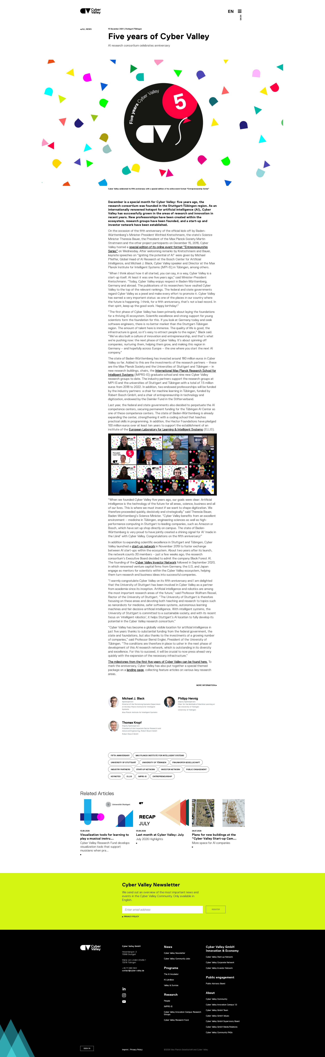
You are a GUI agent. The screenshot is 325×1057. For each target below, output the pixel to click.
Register (216, 909)
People (167, 1001)
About (210, 993)
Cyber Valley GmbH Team (217, 1010)
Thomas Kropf (132, 722)
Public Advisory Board (215, 983)
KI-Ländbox (169, 980)
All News (87, 29)
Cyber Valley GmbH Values (217, 1016)
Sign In (87, 1048)
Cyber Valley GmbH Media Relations (222, 1027)
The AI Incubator (171, 974)
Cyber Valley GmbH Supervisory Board (223, 1021)
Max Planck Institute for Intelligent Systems (160, 755)
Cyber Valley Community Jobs (177, 959)
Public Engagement (196, 769)
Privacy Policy (131, 917)
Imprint (125, 1049)
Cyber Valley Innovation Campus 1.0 (221, 1005)
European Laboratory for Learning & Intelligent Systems (166, 429)
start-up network (143, 546)
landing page (135, 670)
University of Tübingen (154, 762)
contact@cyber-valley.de (133, 970)
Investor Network (170, 769)
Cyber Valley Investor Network (155, 562)
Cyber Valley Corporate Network (220, 962)
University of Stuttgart (123, 762)
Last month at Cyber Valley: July (160, 834)
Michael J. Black (133, 698)
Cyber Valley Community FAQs (219, 1032)
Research (171, 994)
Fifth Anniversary (120, 755)
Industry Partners (120, 769)
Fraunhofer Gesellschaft (186, 762)
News (241, 17)
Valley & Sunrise (171, 985)
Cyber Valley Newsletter (174, 953)
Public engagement (220, 977)
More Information (206, 685)
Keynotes (116, 776)
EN (231, 11)
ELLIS (129, 776)
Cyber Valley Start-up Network (219, 957)
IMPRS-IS (142, 776)
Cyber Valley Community (216, 999)
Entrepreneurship (162, 776)
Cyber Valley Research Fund (176, 1020)
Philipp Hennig (188, 698)
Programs (171, 968)
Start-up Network (145, 769)
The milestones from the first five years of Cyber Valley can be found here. (158, 661)
